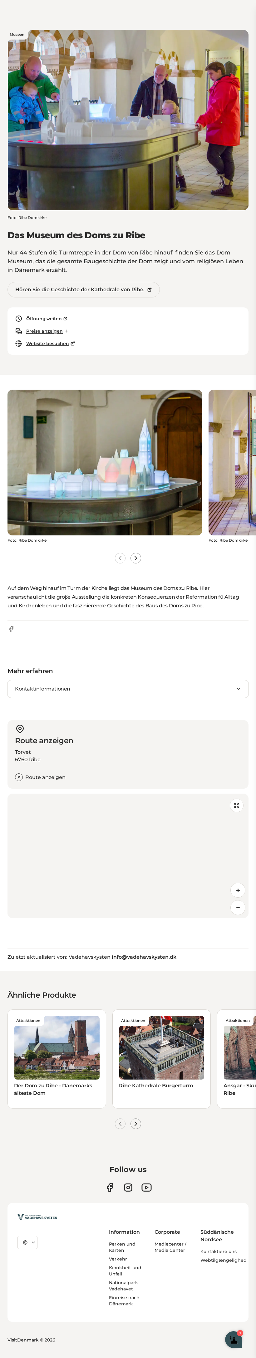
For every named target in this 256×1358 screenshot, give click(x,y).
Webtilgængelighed (223, 1260)
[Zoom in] (237, 890)
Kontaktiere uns (218, 1251)
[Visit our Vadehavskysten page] (109, 1187)
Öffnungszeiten (44, 318)
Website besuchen (47, 343)
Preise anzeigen (44, 331)
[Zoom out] (237, 907)
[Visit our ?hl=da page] (128, 1187)
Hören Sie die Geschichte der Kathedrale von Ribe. (80, 289)
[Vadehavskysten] (37, 1217)
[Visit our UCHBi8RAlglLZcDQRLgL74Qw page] (146, 1187)
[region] (128, 856)
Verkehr (118, 1259)
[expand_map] (237, 805)
